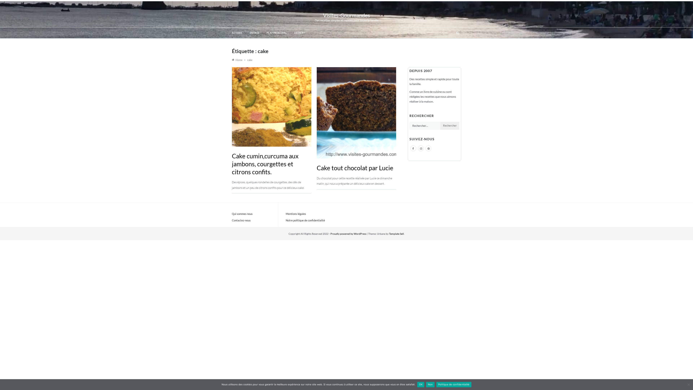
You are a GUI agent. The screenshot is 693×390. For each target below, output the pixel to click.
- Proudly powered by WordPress (348, 233)
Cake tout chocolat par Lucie (355, 168)
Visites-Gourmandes (346, 15)
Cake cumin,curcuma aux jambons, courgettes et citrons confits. (265, 164)
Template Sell (396, 233)
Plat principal (277, 32)
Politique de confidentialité (454, 384)
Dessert (299, 32)
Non (430, 384)
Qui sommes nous (242, 213)
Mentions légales (296, 213)
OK (420, 384)
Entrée (255, 32)
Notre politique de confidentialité (305, 220)
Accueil (237, 32)
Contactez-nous (241, 220)
